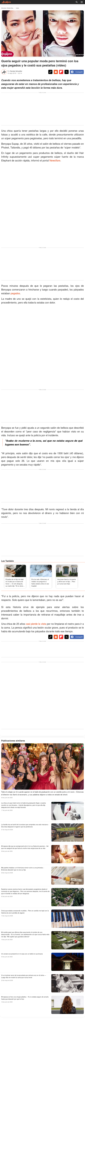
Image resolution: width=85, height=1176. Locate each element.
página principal (7, 8)
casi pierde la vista (36, 623)
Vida (17, 8)
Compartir (79, 72)
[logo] (6, 2)
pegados (15, 293)
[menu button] (81, 2)
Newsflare (54, 160)
